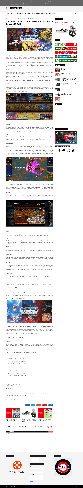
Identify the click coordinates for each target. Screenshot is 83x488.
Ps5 (47, 13)
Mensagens (34, 459)
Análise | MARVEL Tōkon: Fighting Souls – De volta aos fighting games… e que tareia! (69, 79)
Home (8, 13)
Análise (10, 18)
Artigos (24, 13)
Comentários (34, 461)
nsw (13, 18)
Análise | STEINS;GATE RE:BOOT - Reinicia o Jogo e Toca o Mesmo (29, 420)
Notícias (13, 13)
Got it (70, 2)
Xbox (54, 13)
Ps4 (50, 13)
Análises (18, 13)
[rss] (76, 486)
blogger (50, 431)
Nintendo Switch (40, 13)
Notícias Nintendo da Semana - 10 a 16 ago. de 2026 (45, 420)
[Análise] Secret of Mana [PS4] (67, 73)
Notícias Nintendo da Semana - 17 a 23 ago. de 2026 (13, 420)
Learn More (65, 2)
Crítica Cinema (31, 13)
